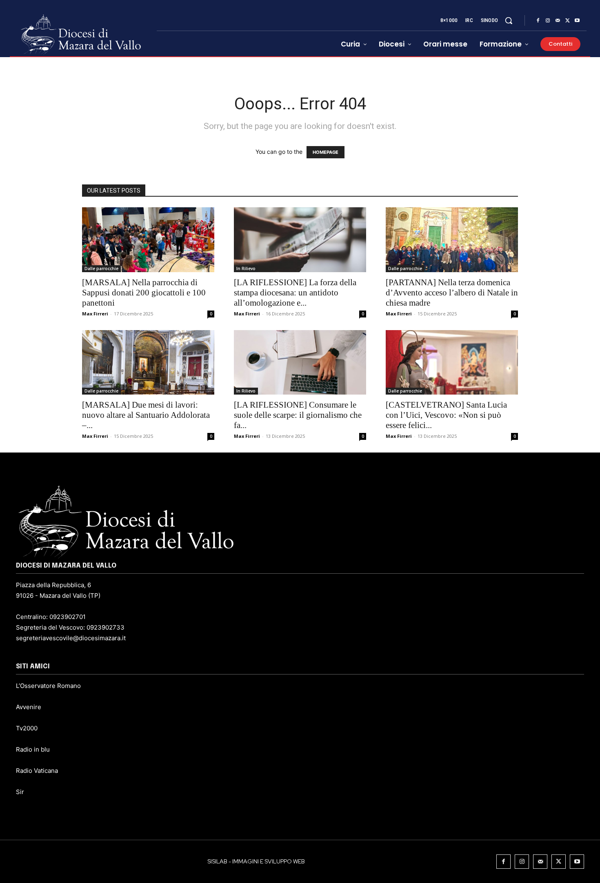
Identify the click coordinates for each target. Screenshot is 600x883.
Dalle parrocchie (101, 268)
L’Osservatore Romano (48, 686)
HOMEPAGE (325, 152)
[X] (567, 21)
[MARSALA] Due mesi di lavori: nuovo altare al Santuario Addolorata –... (146, 415)
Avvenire (28, 707)
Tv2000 (27, 728)
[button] (508, 20)
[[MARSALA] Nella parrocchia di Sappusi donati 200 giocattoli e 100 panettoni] (148, 239)
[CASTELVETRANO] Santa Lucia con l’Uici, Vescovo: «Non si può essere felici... (446, 415)
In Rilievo (246, 268)
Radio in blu (33, 749)
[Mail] (557, 21)
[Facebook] (538, 21)
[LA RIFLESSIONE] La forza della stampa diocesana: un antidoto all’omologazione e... (295, 292)
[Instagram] (548, 21)
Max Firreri (95, 314)
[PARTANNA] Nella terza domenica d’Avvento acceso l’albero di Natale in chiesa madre (452, 292)
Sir (20, 792)
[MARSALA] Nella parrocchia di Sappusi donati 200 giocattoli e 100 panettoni (144, 292)
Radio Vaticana (37, 770)
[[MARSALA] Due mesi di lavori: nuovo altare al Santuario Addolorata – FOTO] (148, 362)
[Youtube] (577, 21)
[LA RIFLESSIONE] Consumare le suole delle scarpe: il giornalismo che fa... (298, 415)
